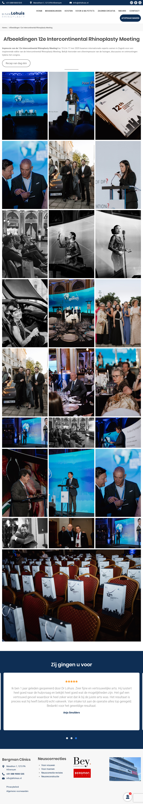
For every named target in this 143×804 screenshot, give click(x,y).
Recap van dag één (16, 63)
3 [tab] (76, 738)
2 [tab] (71, 738)
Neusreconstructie (50, 776)
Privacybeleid (12, 787)
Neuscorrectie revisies (52, 772)
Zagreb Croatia (106, 10)
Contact (134, 10)
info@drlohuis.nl (81, 3)
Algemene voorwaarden (17, 791)
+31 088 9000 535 (14, 3)
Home (39, 10)
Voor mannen (48, 769)
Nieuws (122, 10)
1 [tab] (67, 738)
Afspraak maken (130, 18)
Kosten (69, 10)
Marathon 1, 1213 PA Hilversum (47, 3)
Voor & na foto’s (84, 10)
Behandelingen (53, 10)
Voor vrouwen (48, 765)
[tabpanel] (71, 701)
